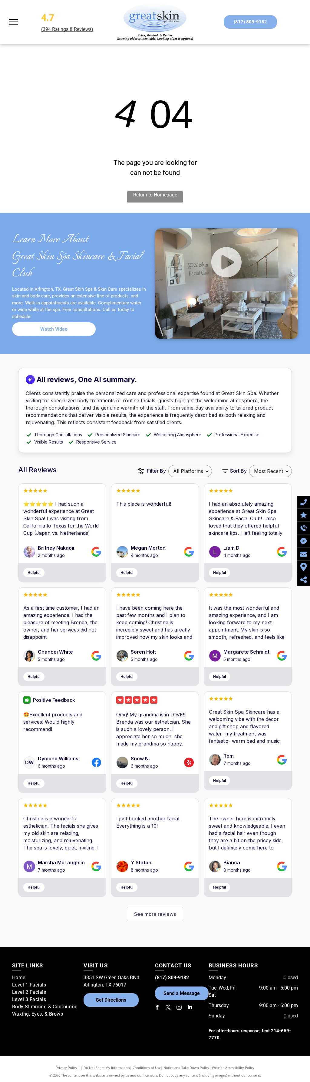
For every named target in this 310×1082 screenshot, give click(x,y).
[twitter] (168, 1008)
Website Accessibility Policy (233, 1067)
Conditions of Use (147, 1067)
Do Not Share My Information (107, 1067)
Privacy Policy (66, 1067)
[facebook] (157, 1008)
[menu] (13, 22)
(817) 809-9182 (172, 977)
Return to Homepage (155, 195)
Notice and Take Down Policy (186, 1067)
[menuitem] (45, 977)
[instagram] (179, 1008)
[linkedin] (190, 1008)
